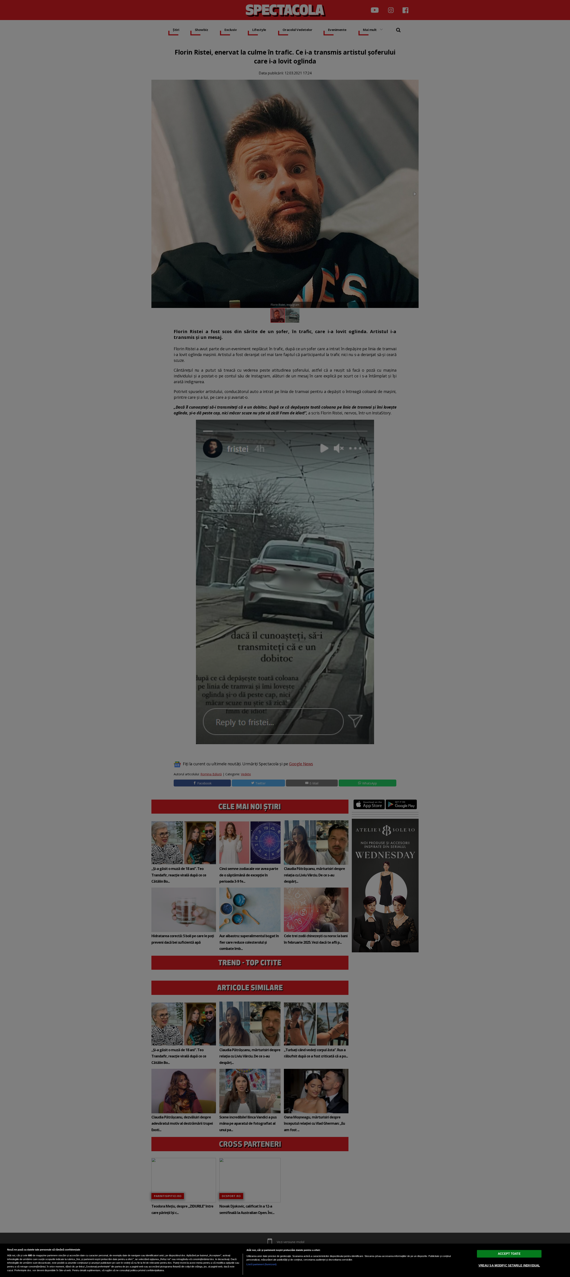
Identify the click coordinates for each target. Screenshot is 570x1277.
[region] (285, 1260)
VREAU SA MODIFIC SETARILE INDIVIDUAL (509, 1265)
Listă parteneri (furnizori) (261, 1264)
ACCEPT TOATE (509, 1253)
